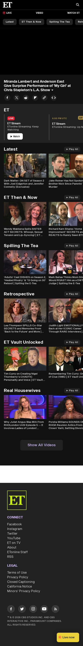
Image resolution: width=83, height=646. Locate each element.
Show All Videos (42, 445)
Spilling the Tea (59, 22)
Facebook (14, 524)
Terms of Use (17, 572)
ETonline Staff (17, 552)
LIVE (9, 13)
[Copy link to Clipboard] (44, 98)
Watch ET (73, 13)
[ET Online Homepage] (8, 5)
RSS (10, 556)
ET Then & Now (31, 22)
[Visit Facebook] (11, 609)
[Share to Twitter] (16, 98)
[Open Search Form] (77, 5)
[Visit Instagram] (33, 609)
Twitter (12, 533)
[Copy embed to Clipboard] (53, 98)
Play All (73, 149)
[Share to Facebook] (7, 98)
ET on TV (13, 543)
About (11, 547)
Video (39, 13)
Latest (10, 22)
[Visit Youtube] (44, 609)
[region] (41, 51)
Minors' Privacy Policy (23, 591)
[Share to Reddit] (25, 98)
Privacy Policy (17, 577)
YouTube (13, 538)
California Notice (19, 586)
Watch (16, 136)
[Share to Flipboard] (35, 98)
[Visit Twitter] (22, 609)
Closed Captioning (21, 582)
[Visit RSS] (55, 609)
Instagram (14, 529)
